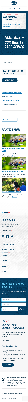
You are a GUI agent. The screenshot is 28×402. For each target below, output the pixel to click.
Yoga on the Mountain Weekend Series (13, 171)
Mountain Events (8, 24)
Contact (4, 261)
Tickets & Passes (19, 9)
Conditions (6, 26)
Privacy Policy (12, 398)
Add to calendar (9, 120)
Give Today (8, 365)
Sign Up (21, 309)
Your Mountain (7, 9)
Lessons (4, 255)
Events (4, 272)
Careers (4, 266)
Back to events (7, 63)
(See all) (14, 156)
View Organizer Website (10, 100)
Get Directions (6, 231)
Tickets (17, 24)
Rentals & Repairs (8, 250)
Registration (9, 80)
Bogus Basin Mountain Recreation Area (12, 93)
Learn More (5, 340)
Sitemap (4, 398)
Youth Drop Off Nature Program (11, 192)
